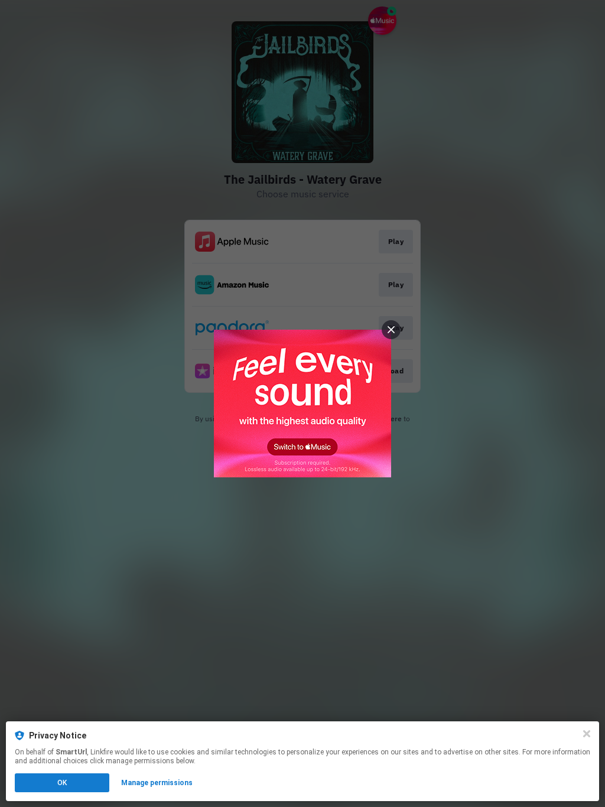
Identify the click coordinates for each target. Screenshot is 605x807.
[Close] (586, 733)
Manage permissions (157, 783)
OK (62, 783)
